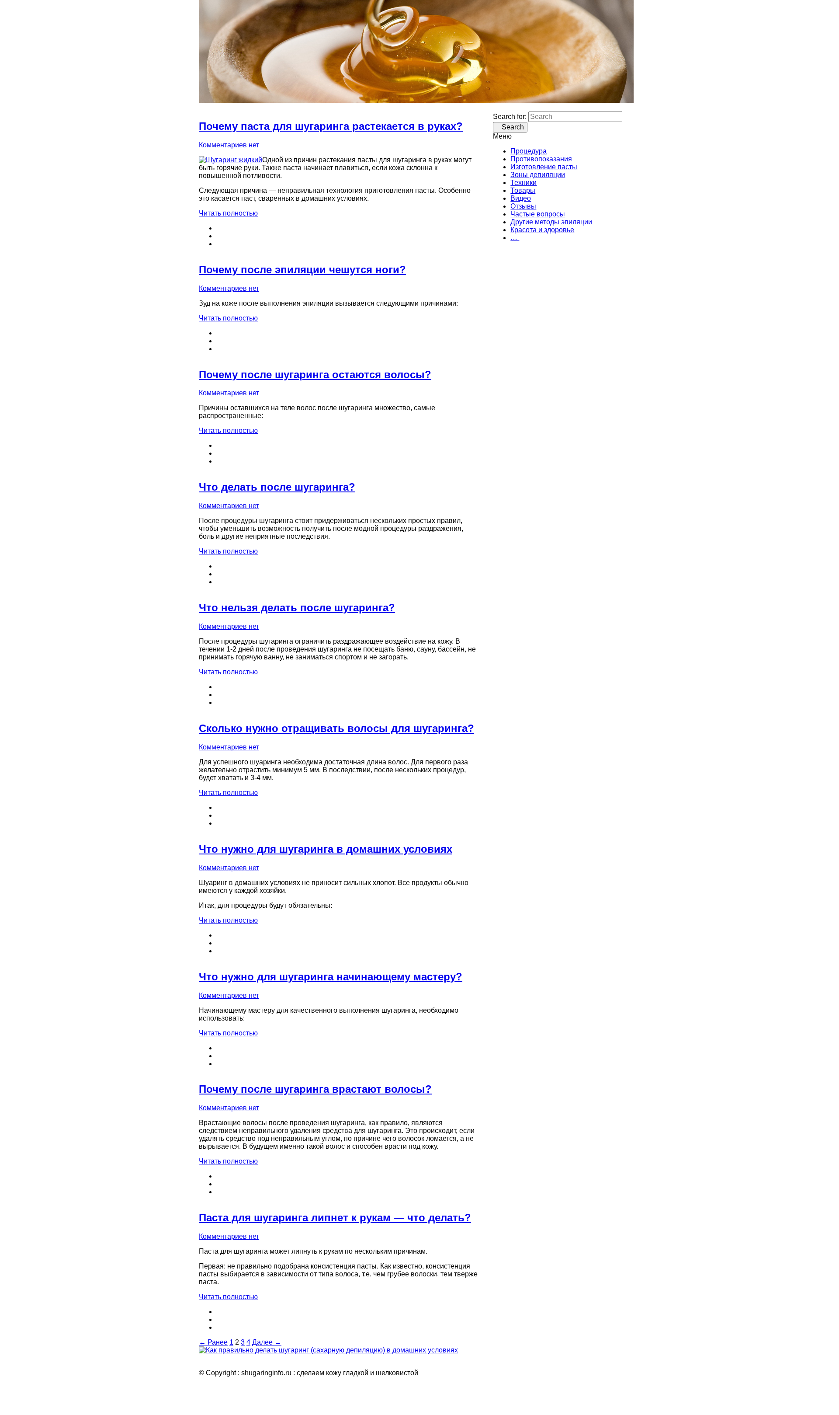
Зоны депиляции (537, 174)
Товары (522, 190)
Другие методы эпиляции (551, 222)
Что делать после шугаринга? (277, 487)
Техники (523, 182)
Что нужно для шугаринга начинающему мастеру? (330, 977)
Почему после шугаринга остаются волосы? (315, 374)
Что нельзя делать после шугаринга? (297, 607)
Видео (520, 198)
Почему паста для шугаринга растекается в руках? (331, 126)
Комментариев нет (229, 145)
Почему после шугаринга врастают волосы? (315, 1089)
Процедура (528, 151)
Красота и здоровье (542, 230)
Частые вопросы (537, 214)
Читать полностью (228, 213)
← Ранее (213, 1342)
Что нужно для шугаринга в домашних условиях (325, 849)
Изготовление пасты (543, 167)
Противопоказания (541, 159)
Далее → (266, 1342)
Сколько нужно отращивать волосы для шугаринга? (336, 728)
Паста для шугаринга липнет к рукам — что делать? (335, 1217)
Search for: (510, 116)
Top (818, 1394)
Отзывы (523, 206)
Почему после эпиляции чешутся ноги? (302, 269)
